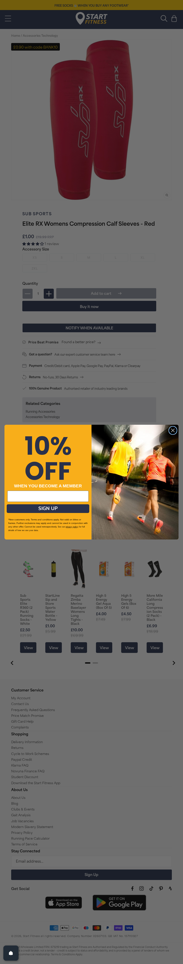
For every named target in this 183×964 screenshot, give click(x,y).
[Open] (11, 953)
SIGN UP (48, 508)
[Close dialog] (173, 430)
